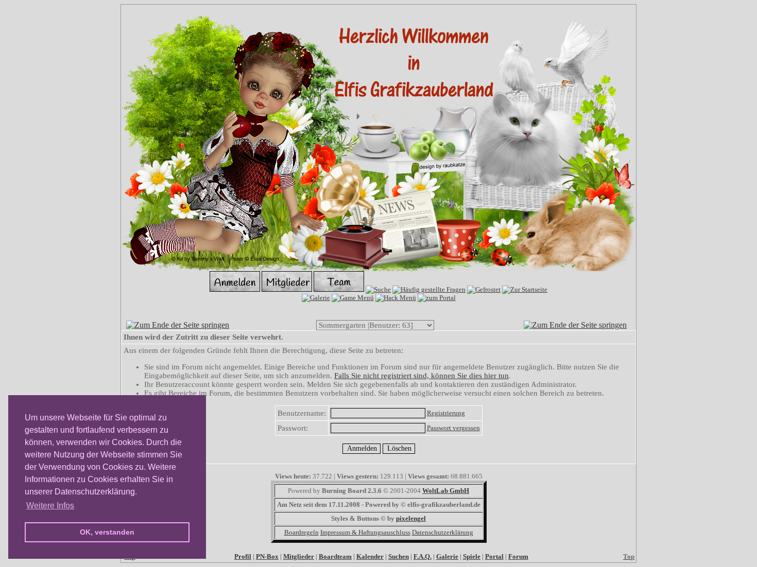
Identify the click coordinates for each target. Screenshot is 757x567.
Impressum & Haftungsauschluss (365, 532)
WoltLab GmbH (445, 490)
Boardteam (335, 556)
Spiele (471, 556)
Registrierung (446, 413)
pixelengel (411, 518)
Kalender (370, 556)
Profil (242, 556)
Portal (494, 556)
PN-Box (267, 556)
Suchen (398, 556)
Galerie (447, 556)
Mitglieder (298, 556)
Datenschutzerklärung (442, 532)
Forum (518, 556)
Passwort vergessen (453, 428)
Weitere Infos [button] (50, 505)
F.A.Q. (423, 556)
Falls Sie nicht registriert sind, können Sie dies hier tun (421, 375)
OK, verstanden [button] (107, 532)
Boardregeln (301, 532)
